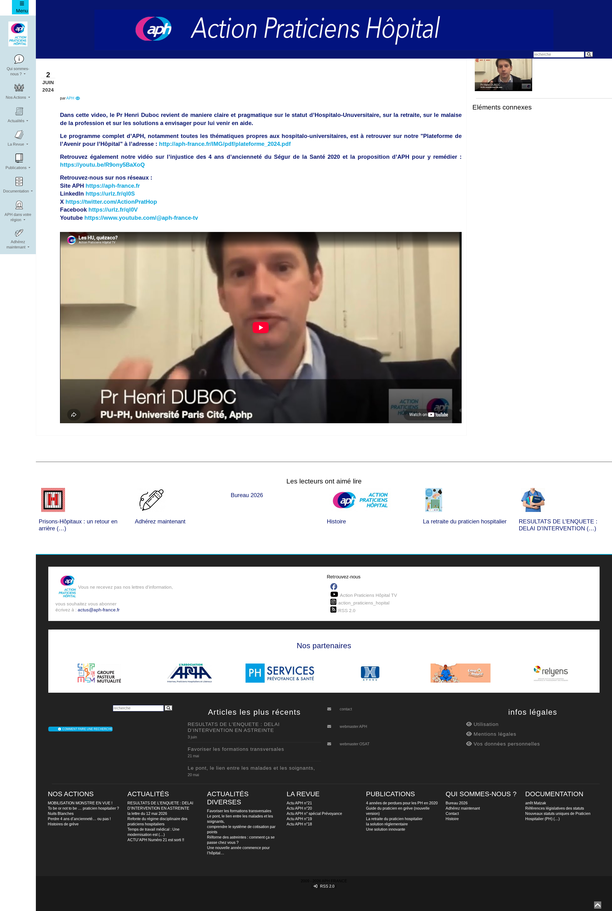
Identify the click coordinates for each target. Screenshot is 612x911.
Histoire (336, 521)
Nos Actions (16, 97)
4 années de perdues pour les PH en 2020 (402, 803)
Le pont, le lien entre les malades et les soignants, (251, 768)
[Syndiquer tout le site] (334, 610)
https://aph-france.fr (113, 185)
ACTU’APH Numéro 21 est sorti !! (155, 840)
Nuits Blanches (61, 814)
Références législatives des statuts (554, 808)
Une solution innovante (385, 829)
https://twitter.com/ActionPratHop (111, 201)
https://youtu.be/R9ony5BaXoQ (102, 164)
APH (70, 98)
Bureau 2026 (247, 495)
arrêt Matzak (535, 803)
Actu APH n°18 (299, 824)
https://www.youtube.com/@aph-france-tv (141, 217)
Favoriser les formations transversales (236, 749)
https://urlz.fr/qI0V (113, 209)
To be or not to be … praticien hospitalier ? (83, 808)
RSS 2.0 (327, 886)
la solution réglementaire (387, 824)
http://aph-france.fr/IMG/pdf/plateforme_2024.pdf (225, 144)
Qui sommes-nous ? (18, 71)
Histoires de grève (63, 824)
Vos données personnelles (506, 743)
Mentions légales (494, 734)
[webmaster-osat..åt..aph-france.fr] (333, 742)
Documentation (16, 191)
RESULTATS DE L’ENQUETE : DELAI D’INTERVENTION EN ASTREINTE (234, 727)
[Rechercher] (589, 54)
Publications (16, 168)
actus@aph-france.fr (99, 609)
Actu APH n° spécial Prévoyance (314, 814)
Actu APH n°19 (299, 819)
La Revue (16, 144)
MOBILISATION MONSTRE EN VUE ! (80, 803)
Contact (452, 814)
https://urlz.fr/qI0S (110, 193)
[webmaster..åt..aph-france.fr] (333, 725)
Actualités (16, 121)
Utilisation (485, 724)
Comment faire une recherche (86, 729)
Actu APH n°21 (299, 803)
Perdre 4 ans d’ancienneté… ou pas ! (79, 819)
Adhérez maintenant (16, 244)
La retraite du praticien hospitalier (465, 521)
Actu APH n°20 (299, 808)
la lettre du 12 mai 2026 (147, 814)
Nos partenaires (324, 645)
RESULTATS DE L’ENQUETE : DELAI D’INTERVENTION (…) (558, 525)
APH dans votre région (18, 217)
